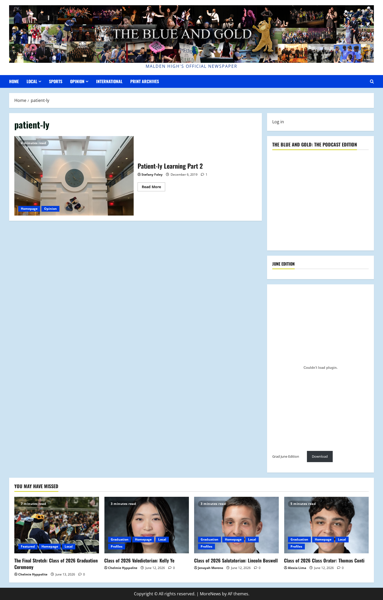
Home (14, 81)
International (109, 81)
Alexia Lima (297, 568)
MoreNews (210, 594)
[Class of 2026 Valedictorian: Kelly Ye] (146, 525)
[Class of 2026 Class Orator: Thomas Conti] (326, 525)
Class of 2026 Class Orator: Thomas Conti (324, 560)
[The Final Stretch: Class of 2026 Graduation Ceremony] (56, 525)
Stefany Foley (152, 174)
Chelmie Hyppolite (32, 574)
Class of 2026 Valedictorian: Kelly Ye (139, 560)
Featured (28, 546)
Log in (278, 122)
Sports (55, 81)
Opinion (77, 81)
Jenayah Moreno (210, 568)
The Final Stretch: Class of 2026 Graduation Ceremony (56, 563)
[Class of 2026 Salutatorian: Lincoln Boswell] (236, 525)
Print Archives (144, 81)
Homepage (29, 208)
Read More (153, 187)
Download (320, 456)
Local (32, 81)
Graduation (119, 539)
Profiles (116, 546)
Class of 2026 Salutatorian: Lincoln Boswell (236, 560)
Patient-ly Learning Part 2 (74, 176)
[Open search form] (372, 81)
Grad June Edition (285, 456)
